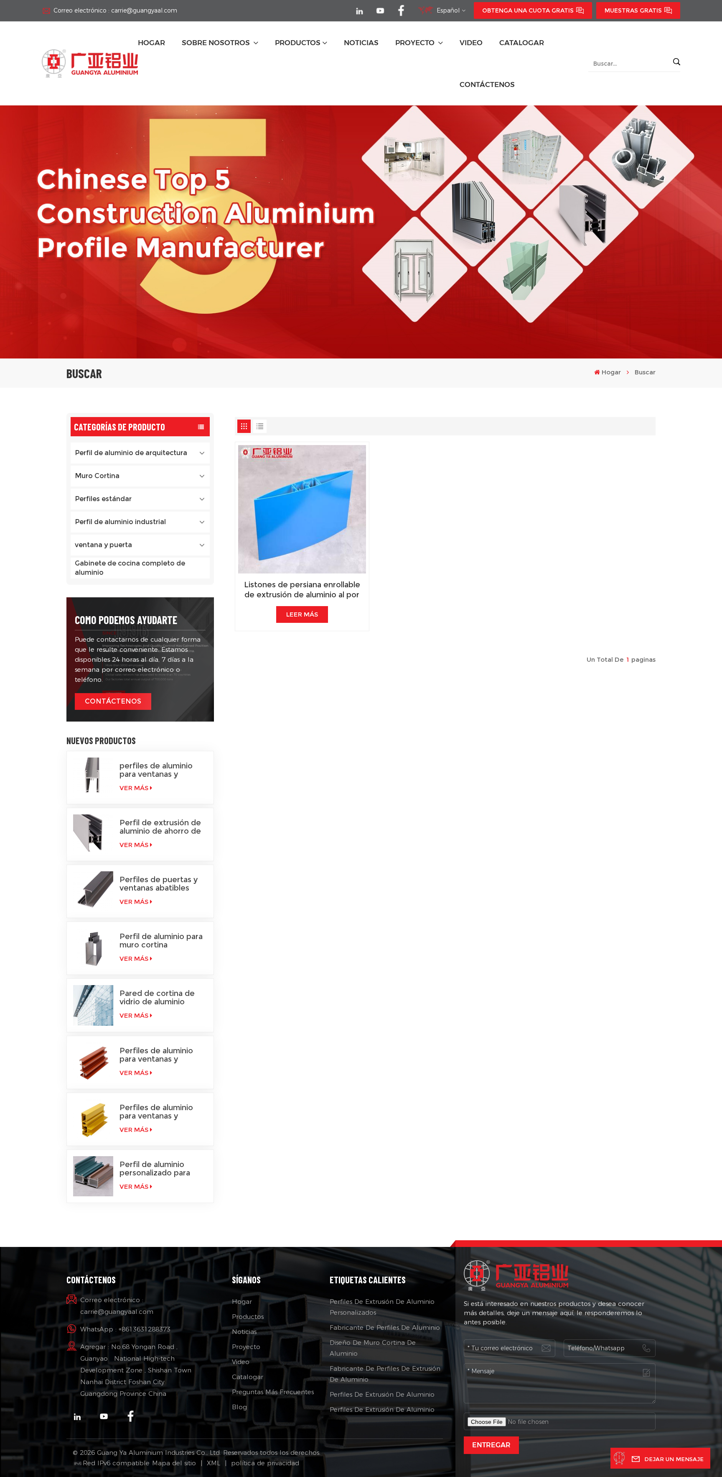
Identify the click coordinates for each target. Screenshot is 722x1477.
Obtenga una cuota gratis (528, 10)
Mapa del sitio (174, 1463)
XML (213, 1463)
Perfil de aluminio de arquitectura (131, 453)
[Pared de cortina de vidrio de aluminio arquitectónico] (93, 1005)
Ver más (133, 788)
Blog (239, 1407)
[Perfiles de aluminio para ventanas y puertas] (93, 1062)
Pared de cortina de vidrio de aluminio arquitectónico (157, 997)
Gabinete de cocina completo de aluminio (130, 567)
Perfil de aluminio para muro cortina (161, 940)
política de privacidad (265, 1463)
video (471, 42)
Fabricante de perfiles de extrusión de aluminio (385, 1373)
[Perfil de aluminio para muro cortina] (93, 948)
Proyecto (415, 42)
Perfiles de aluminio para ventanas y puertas (156, 1055)
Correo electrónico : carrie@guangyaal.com (115, 10)
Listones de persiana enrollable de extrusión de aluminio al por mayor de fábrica (302, 590)
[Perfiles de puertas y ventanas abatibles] (93, 891)
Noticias (244, 1332)
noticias (361, 42)
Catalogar (247, 1377)
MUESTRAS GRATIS (633, 10)
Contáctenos (487, 84)
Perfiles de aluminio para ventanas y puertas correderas (156, 1111)
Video (240, 1362)
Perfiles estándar (103, 499)
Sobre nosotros (217, 42)
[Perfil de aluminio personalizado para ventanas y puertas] (93, 1176)
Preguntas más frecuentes (273, 1392)
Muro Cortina (97, 476)
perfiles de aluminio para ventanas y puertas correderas (156, 770)
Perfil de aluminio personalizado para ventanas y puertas (155, 1168)
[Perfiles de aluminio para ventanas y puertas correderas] (93, 1119)
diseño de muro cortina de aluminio (373, 1348)
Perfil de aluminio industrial (120, 522)
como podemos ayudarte (126, 619)
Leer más (302, 614)
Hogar (151, 42)
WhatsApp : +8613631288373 (125, 1329)
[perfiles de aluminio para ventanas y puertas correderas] (93, 778)
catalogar (521, 42)
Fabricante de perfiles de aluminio (385, 1327)
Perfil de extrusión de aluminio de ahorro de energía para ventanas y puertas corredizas (160, 827)
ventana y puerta (103, 545)
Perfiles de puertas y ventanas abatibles (158, 883)
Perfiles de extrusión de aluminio (382, 1394)
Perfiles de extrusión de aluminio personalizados (382, 1307)
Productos (297, 42)
